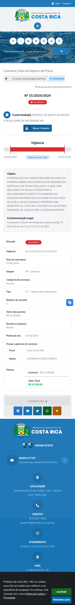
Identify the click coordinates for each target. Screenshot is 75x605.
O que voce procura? (13, 51)
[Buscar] (61, 51)
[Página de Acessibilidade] (59, 41)
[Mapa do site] (51, 41)
